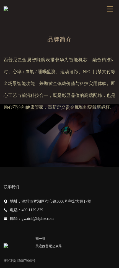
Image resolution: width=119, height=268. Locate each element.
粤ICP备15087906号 (19, 261)
